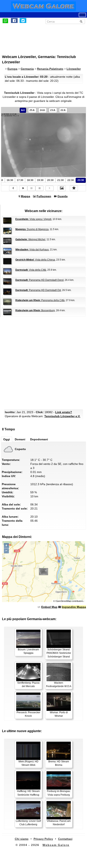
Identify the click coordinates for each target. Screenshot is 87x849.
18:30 (30, 180)
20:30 (50, 180)
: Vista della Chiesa (35, 259)
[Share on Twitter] (23, 20)
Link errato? (63, 412)
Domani (20, 439)
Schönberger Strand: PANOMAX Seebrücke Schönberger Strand (59, 653)
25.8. (32, 110)
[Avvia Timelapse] (23, 188)
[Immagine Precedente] (13, 188)
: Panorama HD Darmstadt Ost (38, 290)
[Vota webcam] (74, 188)
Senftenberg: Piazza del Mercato (28, 684)
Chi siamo (22, 838)
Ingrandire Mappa (74, 607)
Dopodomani (39, 439)
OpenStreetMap (63, 601)
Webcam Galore (55, 845)
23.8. (53, 110)
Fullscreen (44, 196)
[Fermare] (39, 188)
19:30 (40, 180)
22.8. (63, 110)
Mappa (25, 196)
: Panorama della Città (40, 300)
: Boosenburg (35, 310)
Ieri (23, 110)
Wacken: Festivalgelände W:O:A (58, 684)
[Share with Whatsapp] (5, 20)
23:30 (80, 180)
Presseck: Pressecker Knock (28, 714)
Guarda (62, 196)
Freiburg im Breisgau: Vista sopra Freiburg (59, 793)
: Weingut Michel (30, 239)
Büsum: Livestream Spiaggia (28, 651)
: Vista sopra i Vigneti (33, 219)
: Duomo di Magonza (32, 229)
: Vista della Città (30, 269)
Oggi (6, 439)
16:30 (10, 180)
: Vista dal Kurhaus (32, 249)
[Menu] (82, 15)
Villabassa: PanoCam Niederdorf (59, 823)
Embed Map (49, 607)
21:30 (60, 180)
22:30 (70, 180)
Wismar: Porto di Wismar (59, 714)
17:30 (20, 180)
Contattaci (65, 838)
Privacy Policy (43, 838)
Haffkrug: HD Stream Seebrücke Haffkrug (28, 793)
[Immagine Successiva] (50, 188)
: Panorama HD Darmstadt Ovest (39, 280)
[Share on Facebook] (14, 20)
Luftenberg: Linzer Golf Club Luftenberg (28, 823)
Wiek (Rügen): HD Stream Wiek (28, 763)
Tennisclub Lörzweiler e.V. (62, 416)
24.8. (42, 110)
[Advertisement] (35, 37)
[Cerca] (81, 21)
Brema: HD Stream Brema (58, 763)
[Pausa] (31, 188)
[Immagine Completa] (62, 188)
